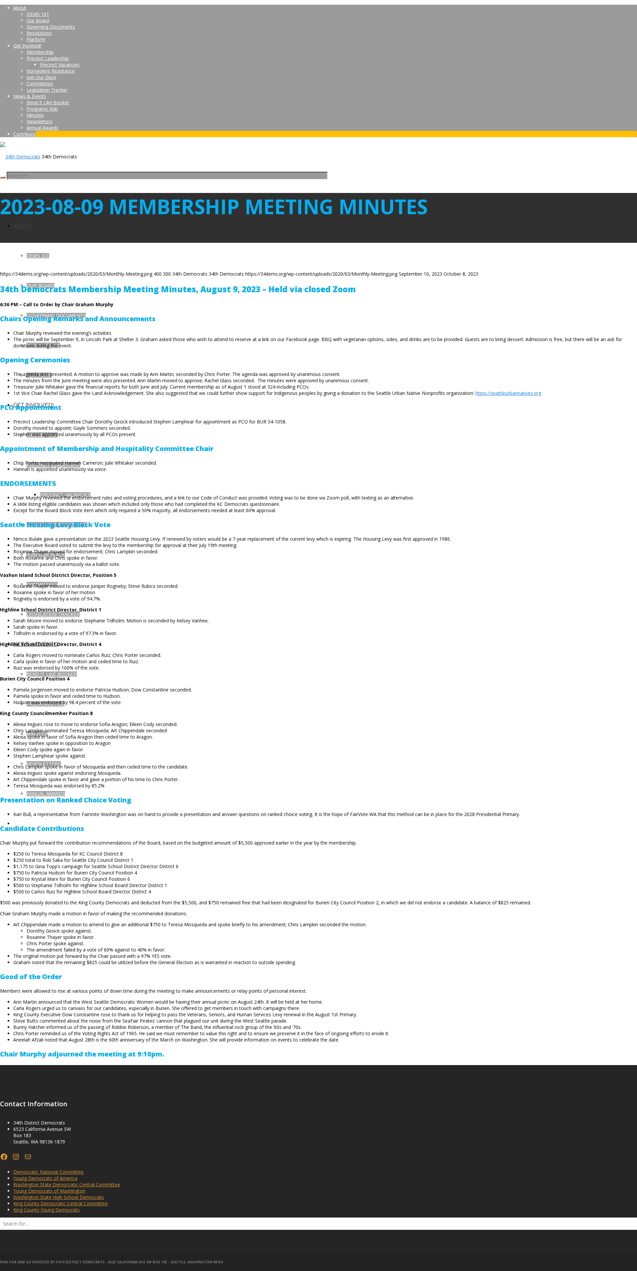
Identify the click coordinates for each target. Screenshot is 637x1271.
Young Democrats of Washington (49, 1191)
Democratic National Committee (48, 1172)
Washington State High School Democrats (58, 1197)
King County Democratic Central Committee (60, 1203)
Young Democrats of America (45, 1178)
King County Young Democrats (46, 1210)
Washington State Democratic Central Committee (66, 1184)
